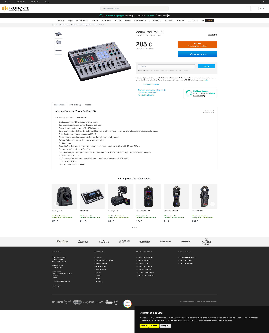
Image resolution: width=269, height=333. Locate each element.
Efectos (95, 20)
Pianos (128, 20)
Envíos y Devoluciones (145, 257)
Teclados (118, 20)
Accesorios (106, 20)
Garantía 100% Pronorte (146, 272)
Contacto (7, 2)
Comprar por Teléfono (145, 266)
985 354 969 (34, 2)
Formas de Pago (101, 263)
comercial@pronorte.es (62, 281)
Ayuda (46, 2)
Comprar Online (143, 263)
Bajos (70, 20)
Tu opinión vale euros (145, 95)
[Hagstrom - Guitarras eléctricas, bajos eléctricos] (62, 242)
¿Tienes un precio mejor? (147, 92)
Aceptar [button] (144, 325)
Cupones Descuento (144, 269)
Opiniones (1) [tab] (75, 105)
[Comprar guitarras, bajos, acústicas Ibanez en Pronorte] (83, 242)
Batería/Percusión (141, 20)
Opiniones (99, 282)
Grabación (156, 20)
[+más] (206, 80)
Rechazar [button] (154, 325)
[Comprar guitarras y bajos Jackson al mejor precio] (103, 242)
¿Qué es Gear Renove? (146, 275)
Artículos (98, 275)
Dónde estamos (101, 269)
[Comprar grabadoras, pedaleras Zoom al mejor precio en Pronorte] (212, 35)
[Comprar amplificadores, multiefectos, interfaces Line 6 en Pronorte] (145, 242)
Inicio (53, 25)
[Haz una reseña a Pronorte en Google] (127, 303)
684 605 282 (20, 2)
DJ (202, 20)
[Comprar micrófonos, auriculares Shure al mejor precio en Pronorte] (186, 242)
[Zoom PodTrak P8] (58, 34)
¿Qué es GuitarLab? (144, 260)
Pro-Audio (181, 20)
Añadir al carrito (198, 54)
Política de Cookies (186, 260)
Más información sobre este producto (151, 90)
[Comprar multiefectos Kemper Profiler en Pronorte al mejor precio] (124, 242)
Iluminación (193, 20)
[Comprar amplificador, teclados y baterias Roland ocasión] (165, 242)
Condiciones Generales (187, 257)
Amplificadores (82, 20)
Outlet (209, 20)
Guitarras (61, 20)
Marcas (98, 278)
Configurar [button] (165, 325)
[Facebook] (264, 2)
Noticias (98, 272)
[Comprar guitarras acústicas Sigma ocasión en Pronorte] (206, 242)
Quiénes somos (101, 266)
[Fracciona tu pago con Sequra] (200, 93)
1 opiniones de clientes (151, 84)
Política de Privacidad (187, 263)
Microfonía (169, 20)
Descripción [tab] (59, 105)
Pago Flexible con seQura (104, 260)
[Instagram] (260, 2)
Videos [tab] (88, 105)
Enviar (206, 66)
